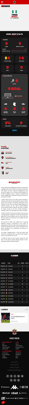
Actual (6, 393)
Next (27, 309)
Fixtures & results (6, 347)
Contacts (14, 362)
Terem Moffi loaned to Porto (14, 318)
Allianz (12, 398)
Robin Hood (5, 387)
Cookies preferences (14, 370)
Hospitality (4, 357)
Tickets (3, 356)
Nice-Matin (8, 398)
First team (6, 6)
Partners (17, 348)
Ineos (24, 387)
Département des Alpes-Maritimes (26, 398)
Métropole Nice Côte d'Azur (21, 398)
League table (5, 348)
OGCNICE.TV (18, 353)
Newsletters (18, 354)
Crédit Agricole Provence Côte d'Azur (3, 398)
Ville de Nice (17, 398)
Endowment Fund (20, 347)
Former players (19, 345)
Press (17, 357)
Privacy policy (14, 367)
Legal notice (14, 365)
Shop (17, 356)
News (3, 344)
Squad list (4, 345)
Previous (25, 309)
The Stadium (5, 353)
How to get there (5, 354)
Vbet (14, 393)
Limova (23, 393)
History (17, 344)
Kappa (14, 387)
